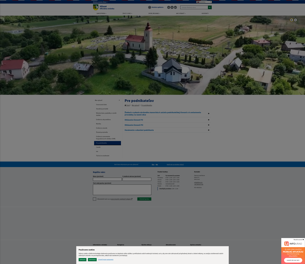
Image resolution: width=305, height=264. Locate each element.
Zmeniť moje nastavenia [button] (105, 259)
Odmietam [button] (92, 260)
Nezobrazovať (298, 239)
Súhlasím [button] (82, 260)
